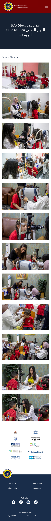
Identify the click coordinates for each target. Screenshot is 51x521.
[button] (25, 75)
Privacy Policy (12, 483)
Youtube (28, 502)
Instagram (21, 502)
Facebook (13, 502)
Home (4, 57)
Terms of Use (37, 483)
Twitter (36, 502)
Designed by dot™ (25, 513)
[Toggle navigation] (47, 7)
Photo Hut (14, 57)
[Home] (8, 7)
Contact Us (37, 488)
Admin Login (12, 488)
